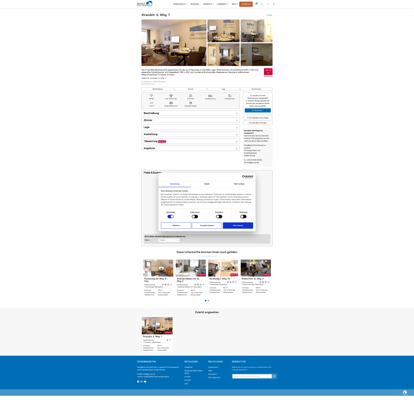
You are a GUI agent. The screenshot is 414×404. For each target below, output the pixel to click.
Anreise (188, 377)
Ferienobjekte (179, 4)
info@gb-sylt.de (252, 162)
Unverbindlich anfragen (258, 123)
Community (222, 4)
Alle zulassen (238, 225)
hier (253, 156)
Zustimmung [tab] (175, 184)
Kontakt (188, 380)
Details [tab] (207, 184)
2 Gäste (162, 240)
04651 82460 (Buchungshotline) (156, 377)
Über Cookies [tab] (239, 184)
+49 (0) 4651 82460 (254, 160)
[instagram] (142, 382)
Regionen (195, 4)
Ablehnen (176, 225)
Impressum (212, 374)
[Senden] (274, 376)
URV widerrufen (214, 377)
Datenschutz (213, 367)
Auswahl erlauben (207, 225)
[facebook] (138, 382)
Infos (234, 4)
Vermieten (246, 4)
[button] (205, 300)
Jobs (186, 383)
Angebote (207, 4)
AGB (210, 371)
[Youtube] (145, 382)
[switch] (195, 216)
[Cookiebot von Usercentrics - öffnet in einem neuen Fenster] (243, 176)
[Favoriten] (171, 262)
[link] (262, 4)
